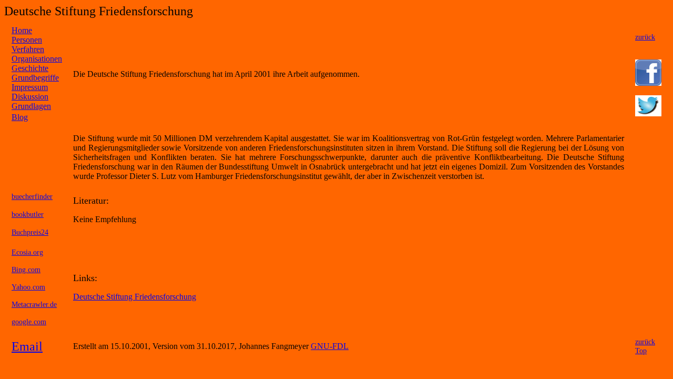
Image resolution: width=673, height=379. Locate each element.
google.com (29, 321)
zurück (645, 37)
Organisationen (37, 58)
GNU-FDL (330, 346)
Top (641, 350)
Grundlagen (31, 106)
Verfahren (28, 49)
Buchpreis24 (30, 232)
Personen (27, 39)
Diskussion (30, 96)
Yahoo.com (28, 287)
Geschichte (30, 68)
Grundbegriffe (35, 77)
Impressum (30, 87)
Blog (20, 117)
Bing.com (26, 269)
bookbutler (28, 214)
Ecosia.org (27, 252)
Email (27, 346)
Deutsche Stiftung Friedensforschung (134, 296)
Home (22, 30)
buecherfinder (32, 196)
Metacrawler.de (34, 304)
